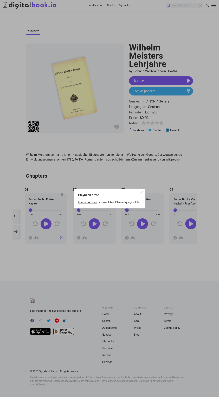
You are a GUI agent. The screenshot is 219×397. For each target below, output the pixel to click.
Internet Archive (87, 202)
